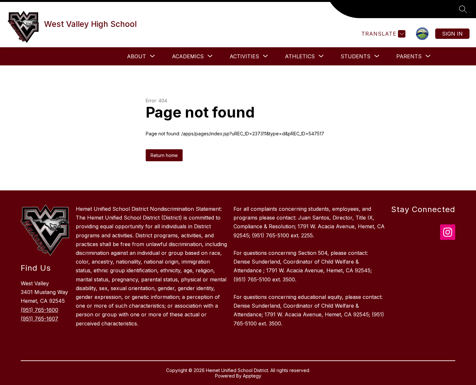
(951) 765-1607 (39, 318)
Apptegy (252, 376)
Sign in (452, 33)
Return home (164, 155)
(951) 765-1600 (39, 310)
